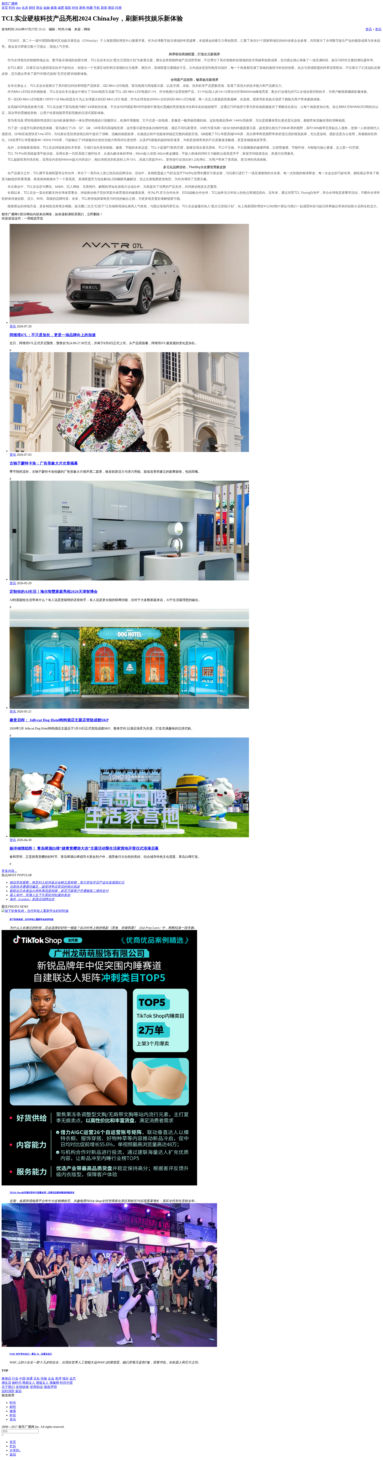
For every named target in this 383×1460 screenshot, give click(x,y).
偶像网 (54, 1382)
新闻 (104, 7)
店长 (37, 1378)
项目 (65, 1378)
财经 (32, 7)
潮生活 (6, 1382)
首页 (5, 7)
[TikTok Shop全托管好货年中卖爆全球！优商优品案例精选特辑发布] (99, 1184)
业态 (72, 1378)
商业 (39, 7)
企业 (51, 1378)
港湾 (58, 1378)
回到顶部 (8, 1391)
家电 (82, 7)
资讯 (368, 29)
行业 (15, 1378)
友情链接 (22, 1387)
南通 (29, 1378)
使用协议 (36, 1387)
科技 (75, 7)
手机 (97, 7)
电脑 (89, 7)
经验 (44, 1378)
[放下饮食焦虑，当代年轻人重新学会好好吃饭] (35, 910)
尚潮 (118, 7)
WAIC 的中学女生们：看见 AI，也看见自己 (31, 1354)
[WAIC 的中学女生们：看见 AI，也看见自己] (109, 1345)
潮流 (111, 7)
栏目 (13, 1446)
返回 (18, 1391)
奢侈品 (6, 1378)
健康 (53, 7)
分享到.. (15, 1450)
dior (18, 7)
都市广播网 (10, 3)
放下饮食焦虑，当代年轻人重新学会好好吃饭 (31, 919)
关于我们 (8, 1387)
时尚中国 (66, 1382)
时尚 (12, 7)
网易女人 (28, 1382)
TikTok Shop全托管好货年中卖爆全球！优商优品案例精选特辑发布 (42, 1192)
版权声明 (50, 1387)
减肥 (61, 7)
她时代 (17, 1382)
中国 (22, 1378)
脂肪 (68, 7)
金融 (46, 7)
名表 (25, 7)
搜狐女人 (42, 1382)
